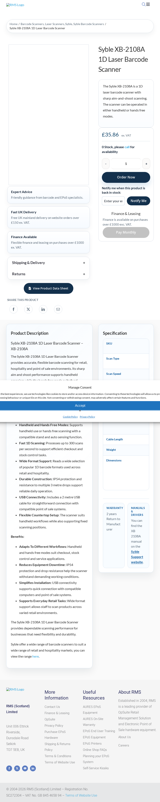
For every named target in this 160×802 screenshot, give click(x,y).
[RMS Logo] (15, 5)
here (35, 656)
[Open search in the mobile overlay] (144, 4)
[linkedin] (33, 768)
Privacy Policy (87, 416)
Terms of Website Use (81, 795)
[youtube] (25, 768)
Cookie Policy (70, 416)
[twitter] (17, 768)
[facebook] (9, 768)
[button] (49, 262)
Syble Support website (137, 556)
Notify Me (138, 200)
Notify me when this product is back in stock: (123, 190)
